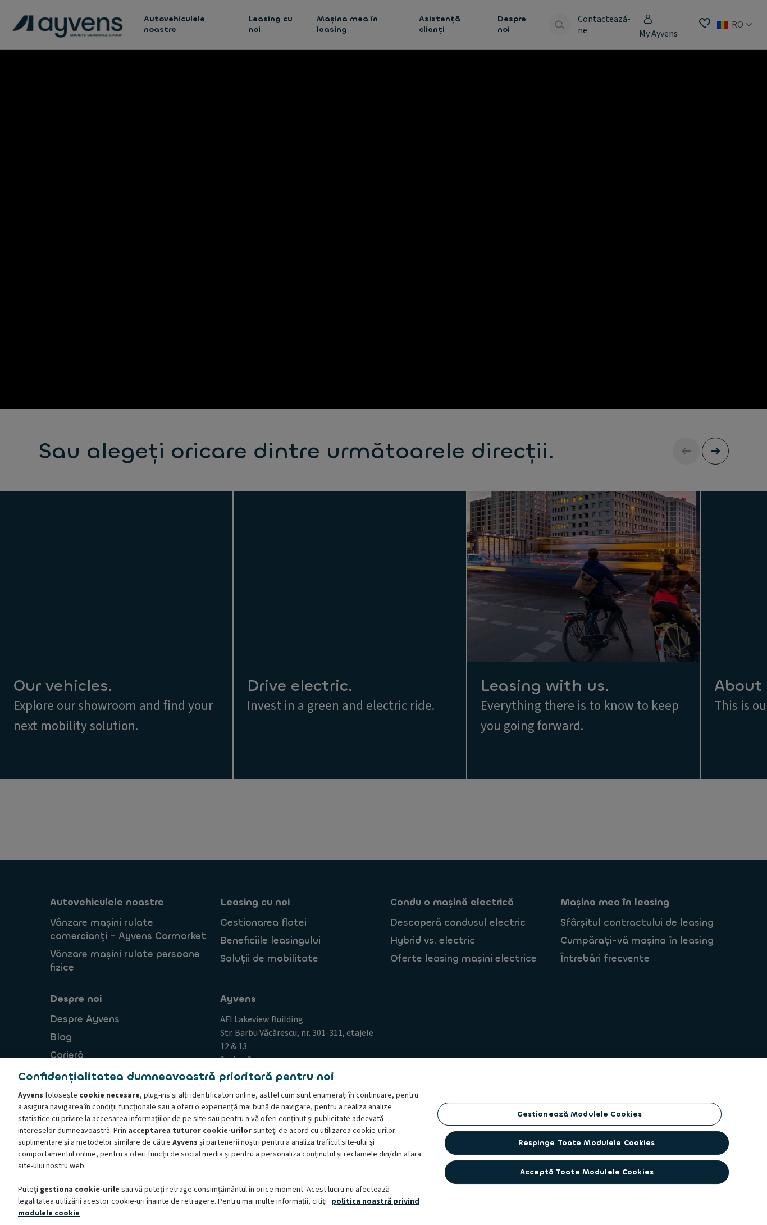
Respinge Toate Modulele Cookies (586, 1142)
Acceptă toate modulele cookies (587, 1172)
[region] (383, 1141)
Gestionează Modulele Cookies (579, 1114)
